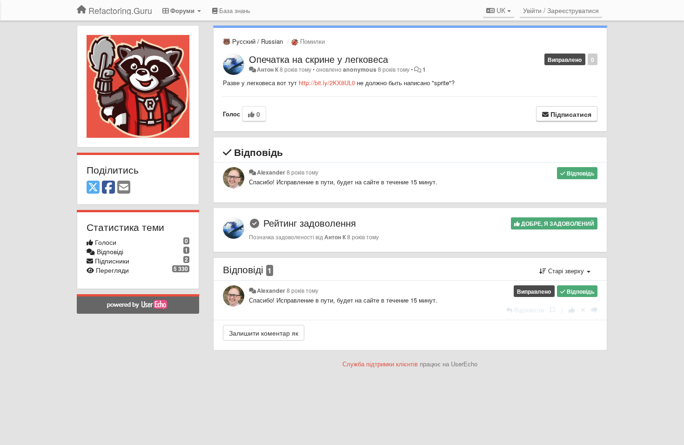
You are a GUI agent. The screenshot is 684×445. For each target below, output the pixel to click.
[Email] (123, 188)
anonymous (359, 69)
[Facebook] (108, 188)
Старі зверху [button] (566, 270)
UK (501, 10)
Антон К (267, 69)
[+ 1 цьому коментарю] (572, 309)
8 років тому (302, 172)
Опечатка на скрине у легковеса (318, 59)
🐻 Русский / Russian (253, 41)
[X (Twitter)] (93, 188)
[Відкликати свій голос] (583, 309)
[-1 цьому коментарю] (594, 309)
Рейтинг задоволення (309, 222)
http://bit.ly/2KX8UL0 (327, 82)
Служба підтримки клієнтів (380, 363)
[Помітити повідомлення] (552, 309)
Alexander (271, 172)
